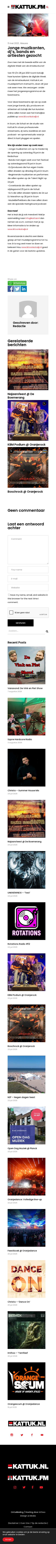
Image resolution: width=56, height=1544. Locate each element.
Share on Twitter (17, 289)
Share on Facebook (11, 289)
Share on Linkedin (24, 289)
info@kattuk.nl (32, 218)
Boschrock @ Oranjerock (21, 1046)
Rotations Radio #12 (19, 944)
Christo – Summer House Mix (23, 790)
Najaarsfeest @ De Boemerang (24, 841)
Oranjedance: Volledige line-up (25, 1199)
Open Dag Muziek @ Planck (22, 1148)
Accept (8, 1539)
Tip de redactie (39, 1523)
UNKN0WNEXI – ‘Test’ (19, 892)
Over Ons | (25, 1523)
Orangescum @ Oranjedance (24, 1404)
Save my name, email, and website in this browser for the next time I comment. (28, 598)
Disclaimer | (14, 1523)
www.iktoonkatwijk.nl (28, 116)
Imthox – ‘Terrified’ (18, 1352)
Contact (28, 1526)
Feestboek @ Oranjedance (22, 1250)
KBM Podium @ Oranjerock (22, 995)
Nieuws (24, 43)
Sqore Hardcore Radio (20, 739)
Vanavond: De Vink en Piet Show (25, 688)
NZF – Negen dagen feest (21, 1097)
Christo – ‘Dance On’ (19, 1301)
